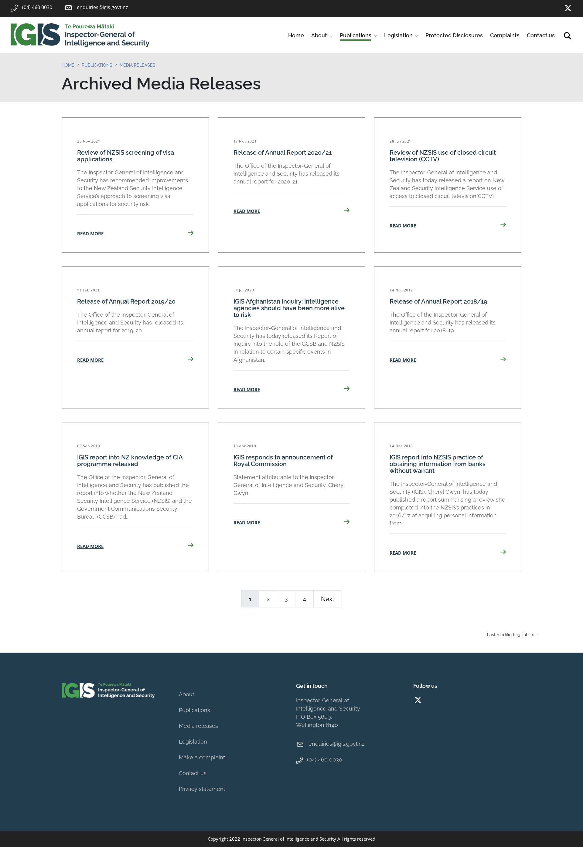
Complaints (505, 35)
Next (327, 599)
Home (296, 35)
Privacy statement (202, 789)
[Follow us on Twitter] (567, 8)
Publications (355, 35)
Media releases (198, 726)
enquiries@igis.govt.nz (337, 744)
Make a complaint (202, 757)
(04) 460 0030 (324, 759)
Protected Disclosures (454, 35)
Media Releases (137, 65)
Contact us (541, 35)
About (319, 35)
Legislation (398, 35)
